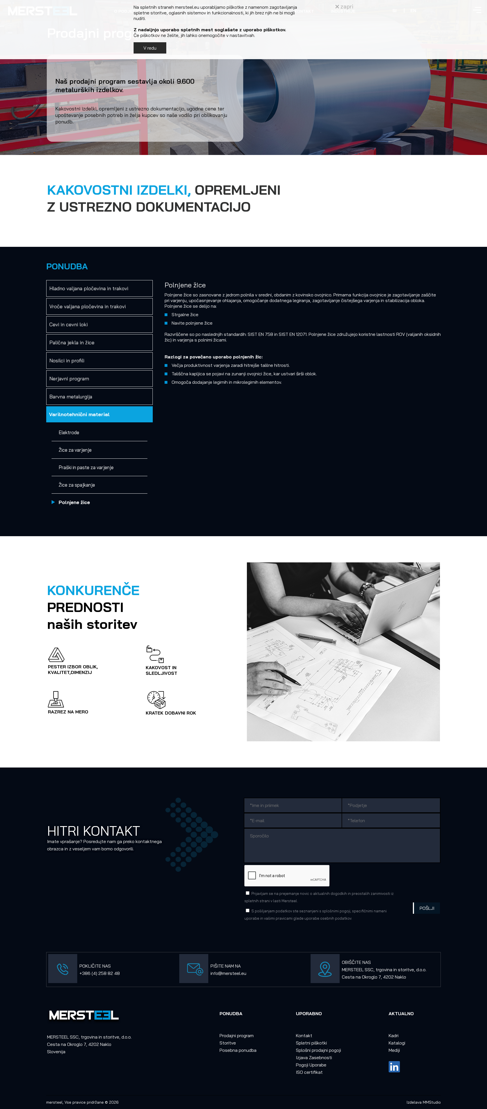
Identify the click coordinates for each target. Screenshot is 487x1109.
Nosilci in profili (66, 360)
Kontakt (304, 1035)
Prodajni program (237, 1035)
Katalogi (397, 1043)
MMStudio (432, 1102)
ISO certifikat (309, 1072)
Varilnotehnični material (79, 414)
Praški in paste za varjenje (86, 467)
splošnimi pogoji (336, 911)
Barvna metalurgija (70, 396)
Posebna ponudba (238, 1050)
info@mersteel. (226, 973)
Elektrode (69, 432)
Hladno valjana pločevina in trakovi (88, 288)
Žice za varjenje (75, 450)
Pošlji (427, 908)
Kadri (394, 1035)
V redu (149, 48)
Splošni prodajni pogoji (318, 1050)
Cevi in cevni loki (68, 324)
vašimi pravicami (278, 918)
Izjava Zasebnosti (314, 1057)
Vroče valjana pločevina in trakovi (87, 306)
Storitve (228, 1043)
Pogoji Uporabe (311, 1065)
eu (243, 973)
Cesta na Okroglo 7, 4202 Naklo (374, 977)
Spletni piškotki (311, 1043)
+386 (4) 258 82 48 (99, 973)
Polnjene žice (74, 502)
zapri (346, 6)
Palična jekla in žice (71, 342)
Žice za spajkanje (77, 485)
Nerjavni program (69, 378)
